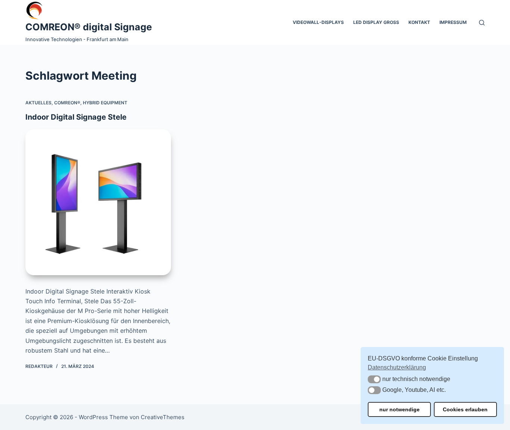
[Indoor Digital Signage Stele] (98, 202)
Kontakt (419, 22)
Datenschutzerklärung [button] (397, 367)
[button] (374, 379)
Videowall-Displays (318, 22)
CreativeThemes (162, 417)
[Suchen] (482, 22)
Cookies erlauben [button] (465, 409)
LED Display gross (376, 22)
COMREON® (67, 102)
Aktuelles (38, 102)
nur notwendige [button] (399, 409)
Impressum (453, 22)
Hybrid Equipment (105, 102)
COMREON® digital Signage (88, 27)
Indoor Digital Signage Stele (76, 117)
